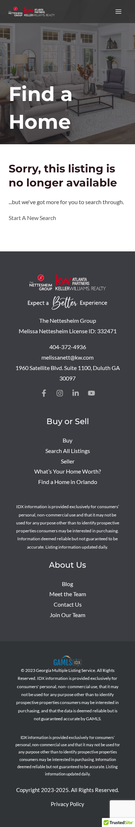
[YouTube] (91, 393)
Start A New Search (32, 218)
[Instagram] (59, 393)
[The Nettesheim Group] (32, 11)
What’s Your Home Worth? (67, 471)
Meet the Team (67, 594)
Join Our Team (67, 615)
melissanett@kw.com (67, 357)
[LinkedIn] (75, 393)
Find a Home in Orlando (67, 482)
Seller (68, 461)
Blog (67, 584)
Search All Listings (67, 451)
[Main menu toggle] (118, 11)
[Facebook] (44, 393)
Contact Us (68, 604)
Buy (67, 440)
